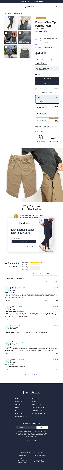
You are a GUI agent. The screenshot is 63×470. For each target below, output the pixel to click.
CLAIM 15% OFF (24, 242)
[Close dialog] (51, 220)
